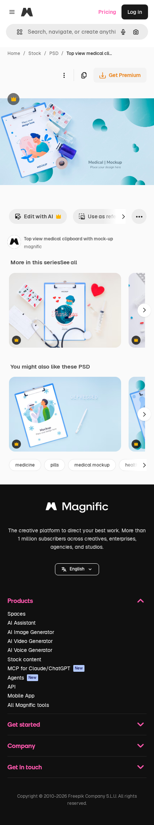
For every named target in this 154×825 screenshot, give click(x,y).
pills (54, 465)
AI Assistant (21, 622)
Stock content (24, 659)
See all (68, 262)
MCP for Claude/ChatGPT (45, 668)
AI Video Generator (30, 641)
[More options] (63, 75)
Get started (23, 724)
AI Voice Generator (29, 650)
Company (21, 745)
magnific (33, 247)
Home (13, 53)
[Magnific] (77, 508)
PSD (53, 53)
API (11, 686)
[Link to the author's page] (14, 243)
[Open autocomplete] (16, 32)
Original (47, 100)
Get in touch (24, 767)
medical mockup (92, 465)
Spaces (16, 613)
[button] (77, 569)
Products (20, 600)
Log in (134, 12)
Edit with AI (34, 218)
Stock (34, 53)
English (77, 569)
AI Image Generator (30, 632)
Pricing (107, 12)
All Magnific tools (28, 705)
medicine (25, 465)
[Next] (123, 216)
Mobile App (20, 695)
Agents (22, 677)
